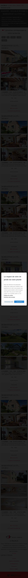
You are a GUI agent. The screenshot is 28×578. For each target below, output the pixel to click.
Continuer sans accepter (9, 297)
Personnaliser (9, 301)
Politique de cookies (8, 295)
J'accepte (19, 301)
